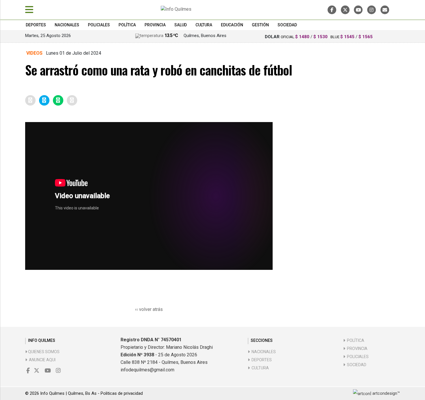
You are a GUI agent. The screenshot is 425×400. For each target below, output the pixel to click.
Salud (180, 25)
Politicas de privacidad (122, 393)
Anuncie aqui (41, 359)
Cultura (203, 25)
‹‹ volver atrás (149, 309)
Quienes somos (43, 351)
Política (127, 25)
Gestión (260, 25)
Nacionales (67, 25)
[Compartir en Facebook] (30, 100)
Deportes (36, 25)
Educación (232, 25)
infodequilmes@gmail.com (147, 370)
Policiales (99, 25)
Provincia (155, 25)
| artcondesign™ (385, 393)
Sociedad (287, 25)
